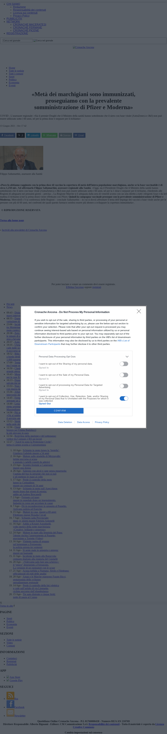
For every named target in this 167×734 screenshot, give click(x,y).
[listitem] (83, 356)
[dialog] (83, 367)
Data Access (83, 422)
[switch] (124, 364)
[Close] (140, 312)
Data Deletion (65, 422)
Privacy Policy (102, 422)
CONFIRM (60, 410)
